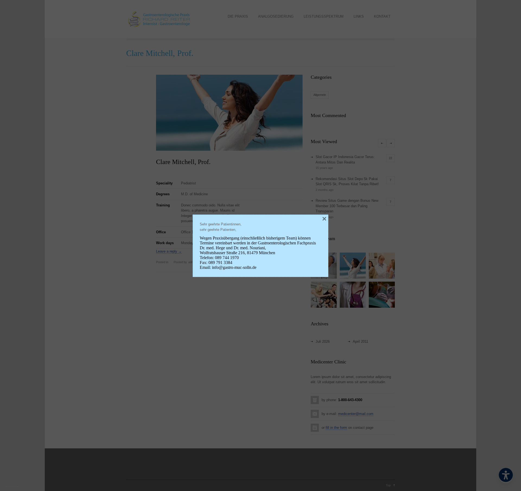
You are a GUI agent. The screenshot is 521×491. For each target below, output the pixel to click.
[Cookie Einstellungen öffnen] (11, 484)
